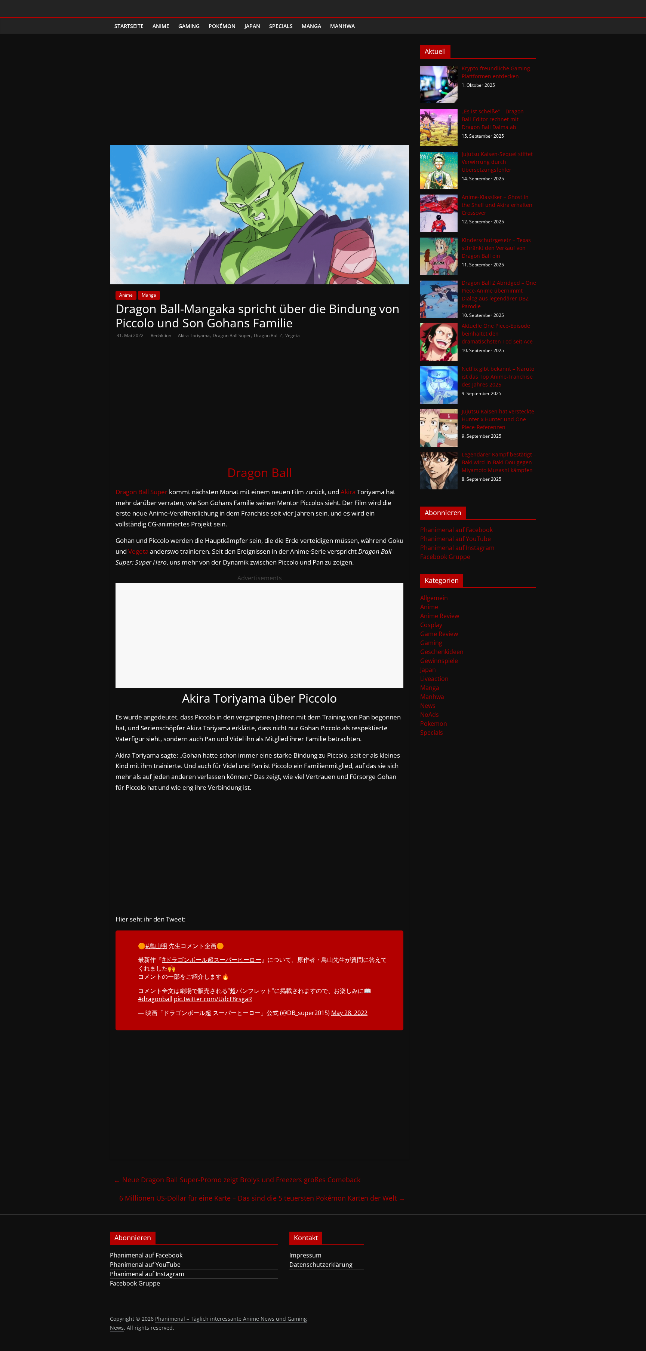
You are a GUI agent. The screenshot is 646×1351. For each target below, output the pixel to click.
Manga (311, 26)
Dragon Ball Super (232, 335)
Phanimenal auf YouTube (455, 539)
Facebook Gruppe (445, 557)
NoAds (429, 714)
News (428, 706)
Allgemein (434, 598)
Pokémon (222, 26)
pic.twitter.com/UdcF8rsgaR (213, 999)
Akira (348, 491)
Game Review (439, 634)
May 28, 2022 (349, 1013)
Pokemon (433, 723)
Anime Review (439, 616)
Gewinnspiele (439, 661)
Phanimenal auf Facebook (456, 530)
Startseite (129, 26)
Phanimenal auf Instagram (457, 548)
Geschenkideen (442, 652)
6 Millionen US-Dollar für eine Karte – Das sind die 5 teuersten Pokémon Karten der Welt (262, 1197)
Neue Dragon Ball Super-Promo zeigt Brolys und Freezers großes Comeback (237, 1179)
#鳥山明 (156, 946)
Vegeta (292, 335)
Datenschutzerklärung (321, 1264)
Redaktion (161, 335)
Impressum (305, 1255)
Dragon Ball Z (268, 335)
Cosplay (431, 625)
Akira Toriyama (194, 335)
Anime (161, 26)
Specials (281, 26)
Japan (252, 26)
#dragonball (155, 999)
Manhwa (342, 26)
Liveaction (434, 679)
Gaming (189, 26)
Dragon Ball (259, 472)
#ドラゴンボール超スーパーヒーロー (211, 960)
